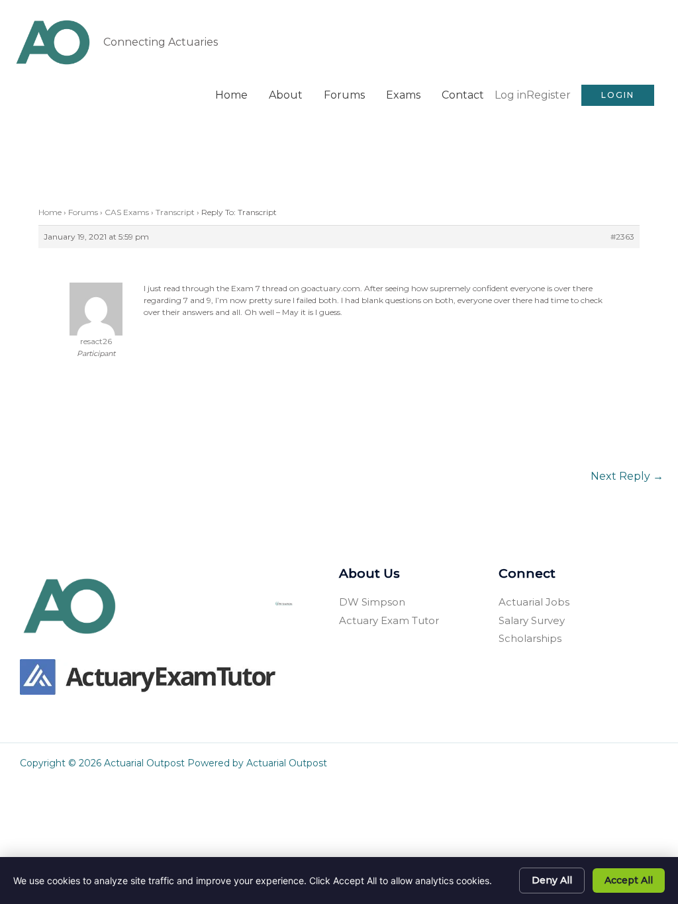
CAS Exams (127, 212)
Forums (344, 95)
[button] (617, 95)
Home (231, 95)
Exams (403, 95)
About (286, 95)
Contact (463, 95)
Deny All (552, 880)
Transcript (175, 212)
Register (548, 95)
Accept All (629, 880)
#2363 (622, 237)
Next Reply (627, 476)
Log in (510, 95)
